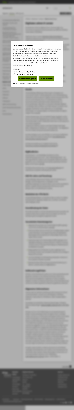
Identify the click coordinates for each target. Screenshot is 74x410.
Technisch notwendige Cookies (25, 72)
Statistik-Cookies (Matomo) (24, 74)
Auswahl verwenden (46, 78)
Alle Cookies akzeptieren (27, 78)
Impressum (23, 83)
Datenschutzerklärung (25, 65)
